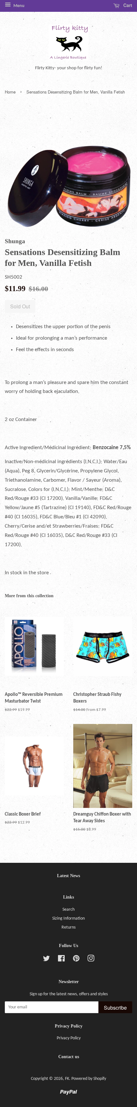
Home (10, 92)
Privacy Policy (69, 1038)
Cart (127, 5)
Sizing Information (68, 918)
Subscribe (115, 1007)
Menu (18, 6)
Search (68, 909)
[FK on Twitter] (46, 960)
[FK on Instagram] (90, 960)
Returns (68, 927)
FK (67, 1078)
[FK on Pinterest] (76, 960)
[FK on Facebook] (61, 960)
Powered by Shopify (88, 1078)
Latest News (68, 875)
